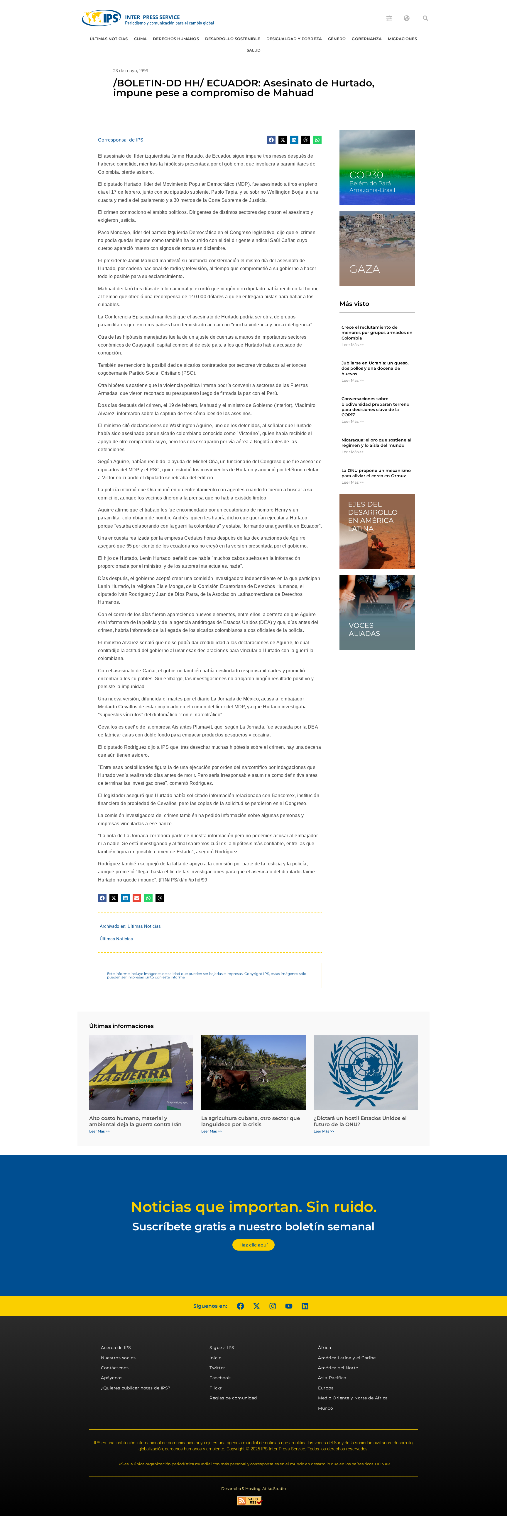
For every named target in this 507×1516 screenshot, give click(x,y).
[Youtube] (288, 1306)
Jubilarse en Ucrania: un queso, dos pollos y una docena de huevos (375, 368)
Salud (254, 50)
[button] (425, 18)
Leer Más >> (353, 344)
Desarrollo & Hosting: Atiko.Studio (253, 1488)
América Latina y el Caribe (347, 1357)
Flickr (215, 1388)
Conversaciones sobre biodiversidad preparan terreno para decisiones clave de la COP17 (375, 406)
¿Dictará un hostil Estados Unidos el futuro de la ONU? (360, 1121)
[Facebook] (240, 1306)
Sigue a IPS (221, 1347)
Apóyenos (111, 1377)
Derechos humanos (176, 38)
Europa (326, 1388)
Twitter (217, 1367)
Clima (140, 38)
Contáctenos (115, 1367)
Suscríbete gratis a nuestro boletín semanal (253, 1226)
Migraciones (402, 38)
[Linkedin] (305, 1306)
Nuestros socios (118, 1357)
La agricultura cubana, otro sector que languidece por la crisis (250, 1121)
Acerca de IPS (116, 1347)
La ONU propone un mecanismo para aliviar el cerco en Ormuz (376, 473)
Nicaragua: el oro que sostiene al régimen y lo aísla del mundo (376, 442)
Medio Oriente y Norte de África (353, 1398)
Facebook (220, 1377)
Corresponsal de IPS (120, 140)
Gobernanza (367, 38)
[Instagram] (272, 1306)
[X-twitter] (256, 1306)
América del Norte (338, 1367)
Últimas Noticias (109, 38)
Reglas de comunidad (233, 1398)
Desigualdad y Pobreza (294, 38)
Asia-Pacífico (332, 1377)
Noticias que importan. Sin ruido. (254, 1207)
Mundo (325, 1408)
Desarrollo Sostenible (232, 38)
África (324, 1347)
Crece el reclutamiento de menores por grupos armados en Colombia (377, 332)
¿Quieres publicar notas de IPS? (135, 1388)
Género (337, 38)
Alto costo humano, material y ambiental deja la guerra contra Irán (135, 1121)
